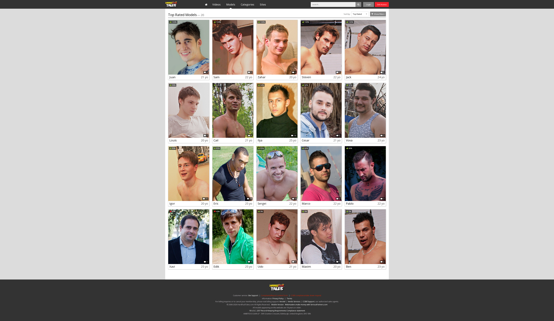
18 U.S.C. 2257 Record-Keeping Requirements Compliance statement (277, 310)
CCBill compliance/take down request (306, 295)
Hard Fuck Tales (178, 4)
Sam (216, 77)
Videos (216, 4)
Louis (173, 140)
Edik (216, 267)
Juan (172, 77)
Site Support (253, 295)
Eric (216, 203)
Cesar (305, 140)
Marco (306, 203)
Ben (348, 267)
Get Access (382, 4)
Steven (306, 77)
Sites (263, 4)
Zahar (262, 77)
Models (230, 4)
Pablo (350, 203)
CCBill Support (309, 301)
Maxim (306, 267)
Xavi (172, 267)
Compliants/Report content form (274, 295)
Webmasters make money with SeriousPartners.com (306, 304)
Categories (247, 4)
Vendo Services (294, 301)
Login (368, 4)
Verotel (282, 301)
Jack (348, 77)
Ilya (260, 140)
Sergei (262, 203)
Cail (216, 140)
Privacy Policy (278, 298)
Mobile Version (277, 304)
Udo (260, 267)
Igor (172, 203)
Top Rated (357, 14)
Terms (289, 298)
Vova (349, 140)
